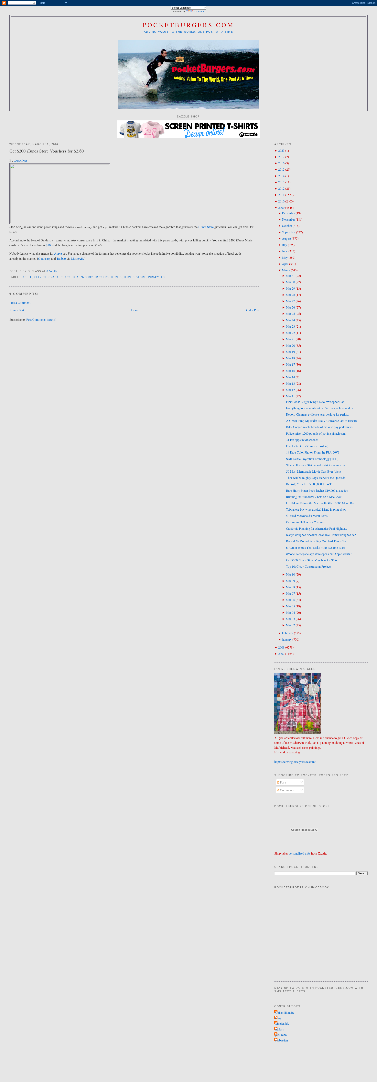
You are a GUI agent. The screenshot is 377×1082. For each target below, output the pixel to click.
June (285, 251)
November (288, 219)
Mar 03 (290, 619)
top (164, 277)
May (285, 257)
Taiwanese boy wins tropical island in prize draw (316, 509)
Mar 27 (290, 301)
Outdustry (44, 258)
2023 (281, 150)
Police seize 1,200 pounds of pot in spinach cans (316, 433)
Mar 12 (290, 390)
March (286, 270)
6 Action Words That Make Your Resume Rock (315, 547)
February (287, 633)
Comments (286, 790)
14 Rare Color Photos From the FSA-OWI (312, 452)
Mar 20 (290, 345)
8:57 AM (52, 271)
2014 (281, 176)
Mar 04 (290, 612)
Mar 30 (290, 282)
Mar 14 (290, 377)
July (284, 245)
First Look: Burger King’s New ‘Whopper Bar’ (315, 402)
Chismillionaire (284, 1012)
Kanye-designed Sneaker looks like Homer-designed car (321, 535)
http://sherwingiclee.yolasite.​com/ (295, 762)
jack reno (281, 1035)
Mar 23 (290, 326)
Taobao (61, 258)
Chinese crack (46, 277)
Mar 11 (290, 396)
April (285, 264)
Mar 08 (290, 587)
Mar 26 (290, 307)
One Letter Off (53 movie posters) (307, 446)
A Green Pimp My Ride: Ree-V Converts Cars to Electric (321, 421)
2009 (281, 207)
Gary (278, 1018)
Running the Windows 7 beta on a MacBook (313, 497)
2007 (281, 653)
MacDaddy (282, 1023)
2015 (281, 169)
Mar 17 (290, 364)
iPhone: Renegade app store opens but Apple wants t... (320, 554)
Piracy (153, 277)
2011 (281, 195)
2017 (281, 157)
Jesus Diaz (20, 160)
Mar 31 (290, 276)
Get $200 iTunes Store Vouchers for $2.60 (46, 151)
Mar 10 (290, 574)
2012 (281, 188)
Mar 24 (290, 320)
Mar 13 (290, 383)
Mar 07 (290, 593)
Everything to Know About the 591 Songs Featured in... (320, 408)
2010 (281, 201)
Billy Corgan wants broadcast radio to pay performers (319, 427)
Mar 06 (290, 600)
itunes (116, 277)
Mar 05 (290, 606)
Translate (199, 11)
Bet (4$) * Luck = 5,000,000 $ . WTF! (310, 484)
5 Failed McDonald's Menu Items (307, 516)
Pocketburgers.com (188, 24)
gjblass (279, 1029)
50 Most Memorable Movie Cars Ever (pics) (313, 471)
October (287, 226)
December (288, 213)
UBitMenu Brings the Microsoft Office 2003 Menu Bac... (321, 503)
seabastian (281, 1040)
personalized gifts (299, 853)
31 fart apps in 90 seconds (302, 440)
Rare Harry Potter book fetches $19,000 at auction (317, 490)
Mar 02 (290, 625)
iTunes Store (206, 227)
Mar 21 (290, 339)
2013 (281, 182)
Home (135, 310)
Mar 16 (290, 371)
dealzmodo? (83, 277)
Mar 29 (290, 288)
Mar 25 (290, 313)
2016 (281, 163)
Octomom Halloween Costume (305, 522)
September (288, 232)
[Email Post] (59, 271)
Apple (58, 253)
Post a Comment (19, 302)
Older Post (252, 310)
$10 (48, 245)
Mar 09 (290, 581)
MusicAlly (77, 258)
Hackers (102, 277)
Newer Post (16, 310)
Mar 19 (290, 352)
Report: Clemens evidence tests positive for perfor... (318, 414)
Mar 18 (290, 358)
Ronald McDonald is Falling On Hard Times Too (316, 541)
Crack (66, 277)
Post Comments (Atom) (41, 319)
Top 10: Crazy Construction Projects (308, 566)
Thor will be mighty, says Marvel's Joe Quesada (315, 478)
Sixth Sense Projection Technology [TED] (312, 459)
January (287, 639)
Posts (282, 782)
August (286, 238)
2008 (281, 647)
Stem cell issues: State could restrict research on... (316, 465)
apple (27, 277)
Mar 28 (290, 295)
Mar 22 (290, 333)
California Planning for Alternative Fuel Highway (316, 528)
